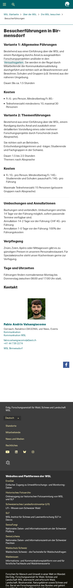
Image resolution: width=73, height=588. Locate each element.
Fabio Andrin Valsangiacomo (25, 324)
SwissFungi (12, 525)
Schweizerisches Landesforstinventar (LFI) (27, 504)
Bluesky (24, 452)
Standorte (11, 426)
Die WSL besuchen (50, 14)
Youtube (7, 452)
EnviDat (10, 481)
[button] (66, 365)
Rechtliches (12, 445)
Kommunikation (12, 332)
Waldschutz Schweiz (16, 548)
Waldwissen (12, 557)
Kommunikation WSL (15, 335)
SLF (8, 462)
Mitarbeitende (13, 432)
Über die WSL (30, 14)
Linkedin (16, 452)
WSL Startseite (11, 14)
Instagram (32, 452)
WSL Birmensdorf (13, 348)
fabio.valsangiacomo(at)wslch (20, 340)
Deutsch (9, 418)
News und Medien (15, 439)
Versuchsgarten (13, 62)
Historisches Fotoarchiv (18, 492)
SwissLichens (13, 536)
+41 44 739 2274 (13, 343)
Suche (13, 4)
